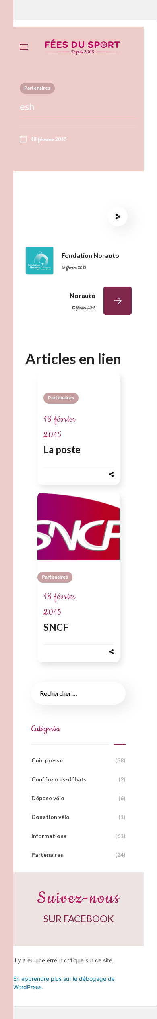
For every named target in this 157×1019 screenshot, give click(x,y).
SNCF (55, 627)
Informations (78, 835)
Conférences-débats (78, 779)
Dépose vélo (78, 798)
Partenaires (37, 88)
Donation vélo (78, 816)
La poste (62, 449)
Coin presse (78, 760)
